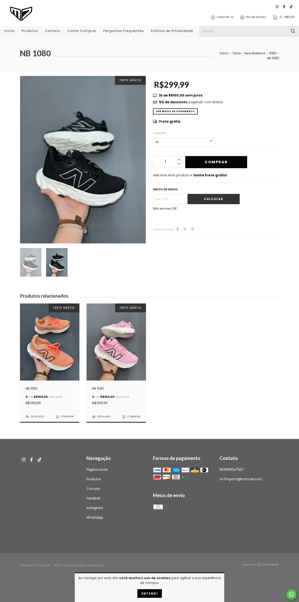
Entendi (149, 593)
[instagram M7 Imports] (277, 7)
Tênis (236, 53)
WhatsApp (94, 517)
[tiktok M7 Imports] (291, 7)
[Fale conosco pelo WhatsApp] (291, 594)
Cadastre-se (225, 17)
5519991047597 (232, 469)
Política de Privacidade (172, 30)
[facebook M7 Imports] (284, 7)
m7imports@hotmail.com (241, 479)
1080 (272, 53)
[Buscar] (293, 31)
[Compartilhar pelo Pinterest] (192, 229)
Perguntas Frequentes (123, 30)
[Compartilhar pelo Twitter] (185, 229)
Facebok (93, 498)
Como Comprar (82, 30)
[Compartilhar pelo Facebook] (178, 229)
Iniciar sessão (256, 17)
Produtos (30, 30)
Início (10, 30)
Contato (53, 30)
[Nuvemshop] (260, 565)
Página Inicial (96, 469)
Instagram (94, 508)
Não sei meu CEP (165, 208)
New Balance (255, 53)
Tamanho (159, 133)
